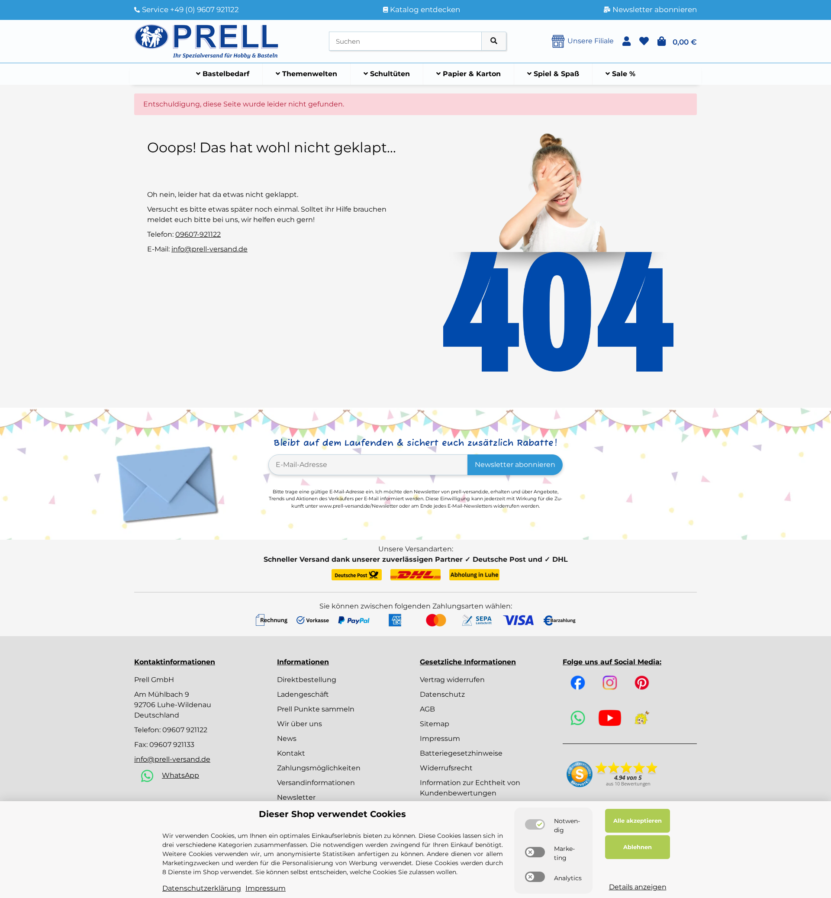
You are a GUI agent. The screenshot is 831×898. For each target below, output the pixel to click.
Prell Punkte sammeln (315, 709)
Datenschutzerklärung (201, 888)
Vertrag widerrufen (452, 680)
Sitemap (434, 724)
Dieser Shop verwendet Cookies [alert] (332, 814)
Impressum (440, 738)
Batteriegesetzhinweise (461, 753)
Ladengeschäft (303, 694)
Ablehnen (637, 846)
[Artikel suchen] (493, 41)
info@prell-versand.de (209, 249)
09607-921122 (198, 234)
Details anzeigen (638, 887)
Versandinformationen (316, 783)
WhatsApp (180, 775)
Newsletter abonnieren (515, 464)
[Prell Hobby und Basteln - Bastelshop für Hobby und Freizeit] (206, 40)
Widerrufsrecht (446, 768)
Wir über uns (299, 724)
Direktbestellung (306, 680)
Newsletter (296, 797)
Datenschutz (442, 694)
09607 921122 (184, 730)
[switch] (535, 824)
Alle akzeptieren (637, 820)
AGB (427, 709)
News (286, 738)
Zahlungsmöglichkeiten (319, 768)
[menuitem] (223, 74)
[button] (626, 41)
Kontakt (291, 753)
